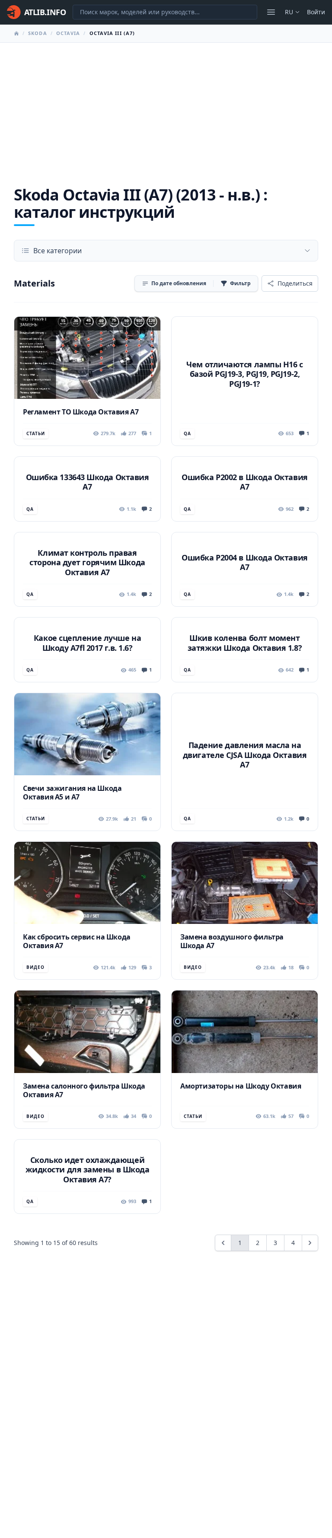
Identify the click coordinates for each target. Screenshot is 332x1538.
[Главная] (16, 33)
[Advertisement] (166, 107)
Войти (316, 12)
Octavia (68, 33)
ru (289, 12)
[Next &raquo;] (310, 1243)
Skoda (37, 33)
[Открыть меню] (271, 12)
